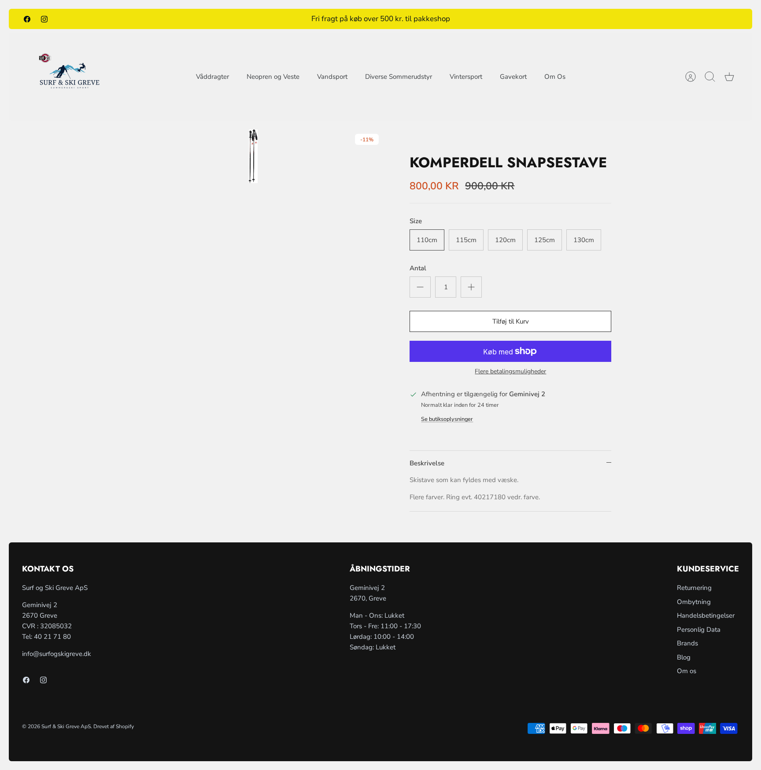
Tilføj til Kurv (510, 321)
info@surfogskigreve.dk (56, 653)
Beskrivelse (427, 463)
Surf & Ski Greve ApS (66, 726)
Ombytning (694, 601)
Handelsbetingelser (706, 615)
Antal (418, 268)
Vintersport (466, 76)
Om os (686, 671)
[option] (253, 156)
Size (416, 221)
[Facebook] (27, 19)
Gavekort (513, 76)
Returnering (694, 587)
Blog (684, 657)
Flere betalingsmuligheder (510, 372)
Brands (687, 643)
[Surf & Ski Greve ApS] (69, 76)
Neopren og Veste (273, 76)
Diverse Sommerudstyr (398, 76)
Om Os (554, 76)
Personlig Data (698, 629)
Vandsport (332, 76)
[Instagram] (44, 19)
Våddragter (212, 76)
